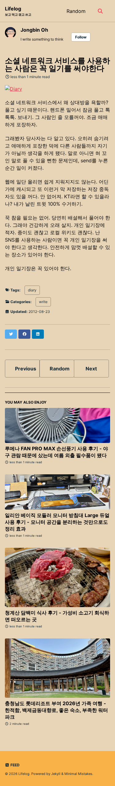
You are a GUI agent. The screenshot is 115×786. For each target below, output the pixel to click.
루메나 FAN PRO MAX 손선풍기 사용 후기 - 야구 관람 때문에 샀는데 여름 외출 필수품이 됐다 (56, 451)
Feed (15, 765)
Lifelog (18, 11)
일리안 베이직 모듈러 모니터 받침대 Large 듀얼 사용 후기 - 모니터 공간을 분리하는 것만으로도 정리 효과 (57, 522)
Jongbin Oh (34, 30)
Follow (80, 37)
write (43, 301)
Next (91, 368)
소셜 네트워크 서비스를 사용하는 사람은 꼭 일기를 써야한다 (57, 64)
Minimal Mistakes (78, 774)
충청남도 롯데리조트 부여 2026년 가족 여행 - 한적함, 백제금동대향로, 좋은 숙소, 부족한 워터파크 (56, 710)
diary (32, 290)
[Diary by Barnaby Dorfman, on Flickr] (13, 88)
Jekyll (55, 774)
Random (76, 11)
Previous (25, 368)
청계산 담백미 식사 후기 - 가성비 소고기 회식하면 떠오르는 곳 (57, 616)
